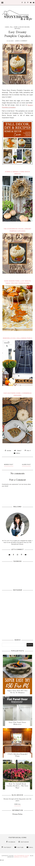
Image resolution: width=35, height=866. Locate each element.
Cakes (7, 27)
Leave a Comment (21, 40)
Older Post (26, 464)
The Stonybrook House (21, 855)
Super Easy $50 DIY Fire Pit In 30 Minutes (17, 691)
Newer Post (8, 464)
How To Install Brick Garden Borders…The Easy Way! (17, 786)
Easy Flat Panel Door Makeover (17, 723)
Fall (11, 27)
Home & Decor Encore (22, 27)
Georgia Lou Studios (21, 857)
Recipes (17, 28)
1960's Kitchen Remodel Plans (17, 755)
